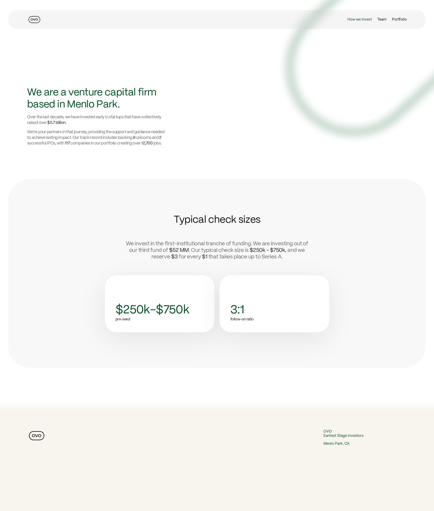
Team (382, 19)
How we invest (359, 19)
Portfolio (399, 19)
